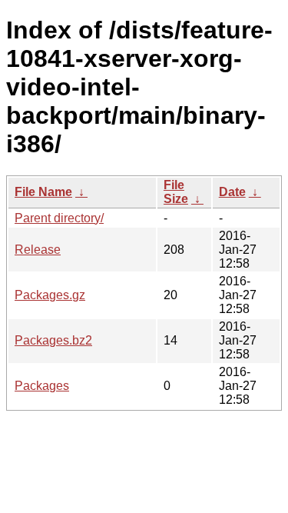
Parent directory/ (59, 218)
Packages (42, 385)
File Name (43, 191)
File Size (176, 191)
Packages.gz (50, 294)
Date (232, 191)
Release (38, 249)
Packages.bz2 (53, 340)
